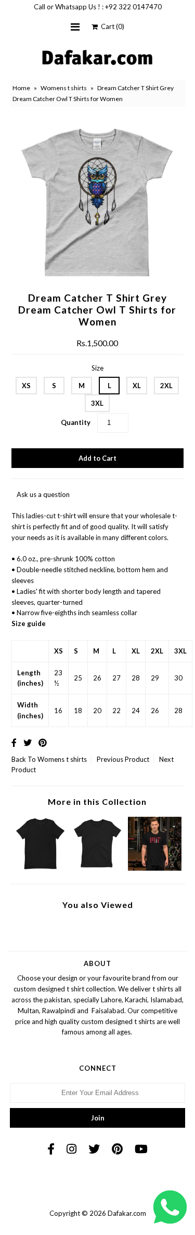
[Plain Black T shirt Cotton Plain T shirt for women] (97, 868)
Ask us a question (43, 494)
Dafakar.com (127, 1213)
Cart (111, 26)
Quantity (75, 422)
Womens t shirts (64, 88)
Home (21, 88)
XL (137, 385)
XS (26, 385)
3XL (97, 403)
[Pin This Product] (42, 742)
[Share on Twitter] (27, 742)
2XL (166, 385)
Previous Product (123, 759)
